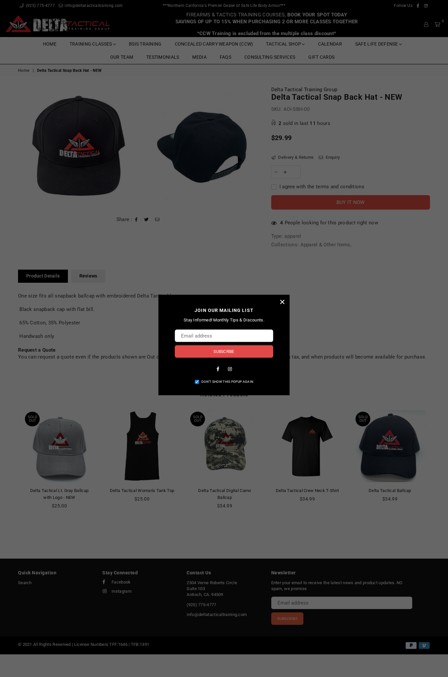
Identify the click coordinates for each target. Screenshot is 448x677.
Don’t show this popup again (227, 381)
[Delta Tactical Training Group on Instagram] (230, 368)
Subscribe (224, 351)
